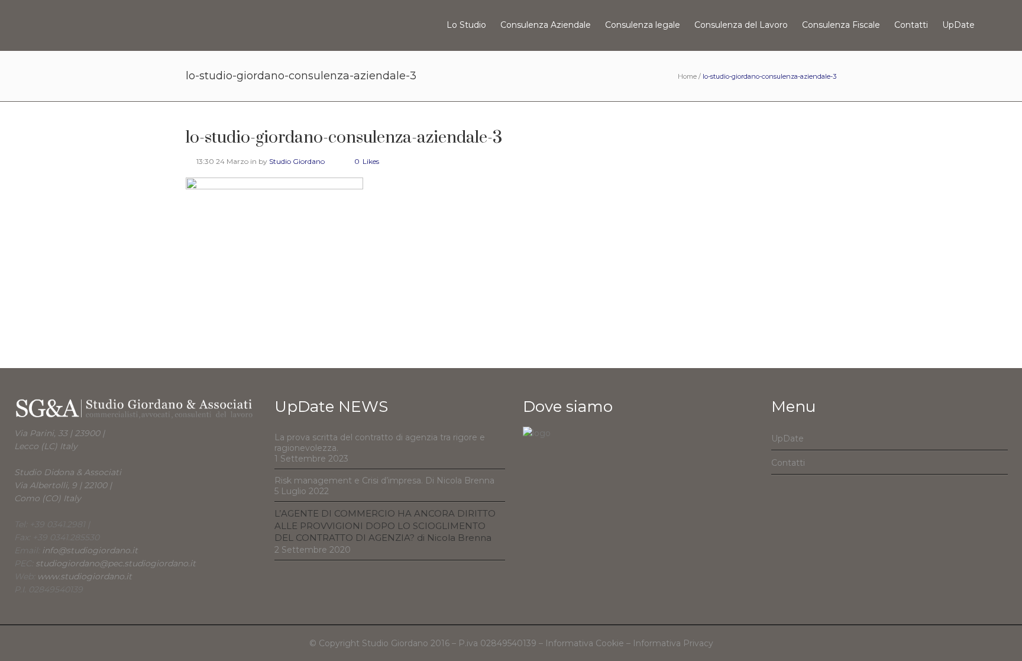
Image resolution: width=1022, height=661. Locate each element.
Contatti (788, 462)
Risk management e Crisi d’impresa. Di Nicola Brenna (384, 480)
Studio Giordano (297, 161)
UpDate (787, 438)
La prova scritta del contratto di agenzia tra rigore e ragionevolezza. (379, 442)
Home (687, 76)
